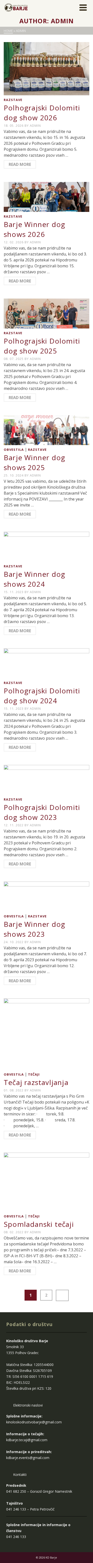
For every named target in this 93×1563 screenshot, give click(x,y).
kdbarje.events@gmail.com (27, 1457)
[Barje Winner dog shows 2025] (46, 430)
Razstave (13, 100)
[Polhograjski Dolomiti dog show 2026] (46, 68)
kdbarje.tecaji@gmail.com (26, 1439)
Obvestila (14, 449)
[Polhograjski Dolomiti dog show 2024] (46, 663)
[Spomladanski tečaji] (46, 1182)
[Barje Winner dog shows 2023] (46, 896)
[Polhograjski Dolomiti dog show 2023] (46, 780)
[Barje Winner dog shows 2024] (46, 547)
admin (35, 125)
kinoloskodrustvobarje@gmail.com (34, 1422)
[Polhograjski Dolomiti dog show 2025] (46, 313)
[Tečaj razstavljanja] (46, 1034)
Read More (20, 164)
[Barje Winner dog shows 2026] (46, 197)
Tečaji (34, 1074)
